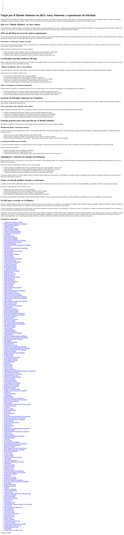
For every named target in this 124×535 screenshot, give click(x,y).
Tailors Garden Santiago (10, 490)
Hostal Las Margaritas (10, 380)
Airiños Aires (7, 427)
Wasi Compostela (8, 508)
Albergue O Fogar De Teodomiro (13, 295)
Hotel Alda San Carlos (10, 260)
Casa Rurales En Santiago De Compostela (15, 346)
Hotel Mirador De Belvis (10, 342)
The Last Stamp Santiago (10, 237)
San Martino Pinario (9, 502)
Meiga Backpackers (9, 278)
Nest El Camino (8, 518)
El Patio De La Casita (10, 477)
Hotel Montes (7, 340)
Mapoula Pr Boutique (10, 325)
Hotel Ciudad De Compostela (12, 293)
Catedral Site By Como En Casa (12, 525)
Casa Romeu (7, 395)
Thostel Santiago (8, 286)
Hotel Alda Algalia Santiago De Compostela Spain (17, 493)
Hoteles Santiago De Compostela (13, 287)
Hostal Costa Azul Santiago (11, 401)
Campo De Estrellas (9, 466)
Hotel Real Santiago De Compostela (13, 398)
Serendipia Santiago (9, 437)
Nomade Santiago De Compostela (13, 251)
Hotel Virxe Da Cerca (10, 274)
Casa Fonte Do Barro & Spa (11, 513)
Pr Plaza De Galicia (9, 413)
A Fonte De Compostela (10, 474)
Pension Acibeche (9, 455)
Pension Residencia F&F (10, 451)
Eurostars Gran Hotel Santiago (12, 233)
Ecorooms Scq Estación (10, 316)
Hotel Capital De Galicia (10, 302)
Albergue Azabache (9, 257)
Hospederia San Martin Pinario (12, 261)
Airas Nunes (7, 246)
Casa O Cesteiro (8, 368)
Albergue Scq (7, 433)
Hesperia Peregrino (9, 318)
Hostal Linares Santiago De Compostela (14, 472)
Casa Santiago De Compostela (12, 383)
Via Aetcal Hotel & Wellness (11, 442)
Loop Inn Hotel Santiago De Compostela (15, 240)
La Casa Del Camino (9, 378)
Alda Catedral (7, 299)
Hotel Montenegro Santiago (11, 372)
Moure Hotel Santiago (10, 387)
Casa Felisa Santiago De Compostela (14, 471)
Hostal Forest (7, 463)
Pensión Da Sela (8, 499)
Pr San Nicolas (8, 452)
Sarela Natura (7, 483)
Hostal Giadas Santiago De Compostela (14, 418)
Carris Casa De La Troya (10, 263)
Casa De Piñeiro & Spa (10, 405)
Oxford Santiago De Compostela (13, 507)
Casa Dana (7, 439)
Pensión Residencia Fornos (11, 310)
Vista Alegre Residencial (10, 460)
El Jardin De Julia (8, 355)
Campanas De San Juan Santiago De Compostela (17, 416)
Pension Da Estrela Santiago (11, 422)
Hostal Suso (7, 363)
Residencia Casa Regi (10, 486)
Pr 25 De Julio (8, 440)
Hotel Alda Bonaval (9, 280)
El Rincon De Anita (9, 516)
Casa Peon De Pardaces (10, 331)
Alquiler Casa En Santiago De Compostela (15, 390)
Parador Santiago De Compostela (13, 258)
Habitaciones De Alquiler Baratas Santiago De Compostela (19, 371)
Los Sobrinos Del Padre (10, 269)
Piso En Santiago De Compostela (13, 305)
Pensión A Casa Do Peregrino (12, 389)
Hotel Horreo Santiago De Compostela (14, 314)
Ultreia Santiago (8, 334)
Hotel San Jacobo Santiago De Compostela (15, 399)
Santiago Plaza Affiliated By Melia (13, 222)
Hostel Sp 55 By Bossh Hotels (12, 445)
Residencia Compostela (10, 478)
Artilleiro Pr (7, 392)
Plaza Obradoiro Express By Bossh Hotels (15, 448)
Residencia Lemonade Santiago (12, 377)
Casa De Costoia (8, 454)
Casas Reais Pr (8, 366)
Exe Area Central (8, 249)
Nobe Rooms (7, 475)
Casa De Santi (8, 505)
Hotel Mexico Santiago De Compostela (14, 290)
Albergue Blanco (8, 255)
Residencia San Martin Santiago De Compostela (17, 428)
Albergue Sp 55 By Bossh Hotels (13, 457)
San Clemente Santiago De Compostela (14, 324)
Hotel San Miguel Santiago (11, 311)
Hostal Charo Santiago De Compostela (14, 352)
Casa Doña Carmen (9, 512)
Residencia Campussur (10, 489)
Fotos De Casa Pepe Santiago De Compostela (16, 481)
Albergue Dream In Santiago (11, 254)
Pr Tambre (7, 407)
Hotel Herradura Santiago (11, 358)
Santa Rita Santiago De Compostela (13, 480)
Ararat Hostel (7, 528)
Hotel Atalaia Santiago (10, 410)
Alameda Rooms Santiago (11, 319)
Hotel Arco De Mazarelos (11, 498)
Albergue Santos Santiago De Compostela (15, 296)
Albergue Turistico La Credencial (13, 374)
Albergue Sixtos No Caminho (12, 277)
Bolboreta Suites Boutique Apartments (14, 436)
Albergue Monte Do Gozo (11, 375)
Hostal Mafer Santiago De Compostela (14, 449)
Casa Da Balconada (9, 361)
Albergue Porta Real (9, 283)
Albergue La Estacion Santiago (12, 231)
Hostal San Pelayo (9, 272)
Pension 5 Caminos (9, 519)
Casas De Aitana (8, 492)
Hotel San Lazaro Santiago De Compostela (15, 224)
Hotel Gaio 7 (7, 411)
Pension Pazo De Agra (10, 484)
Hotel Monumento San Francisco (13, 242)
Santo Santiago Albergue (10, 360)
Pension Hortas (8, 424)
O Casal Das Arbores (9, 522)
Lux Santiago (7, 234)
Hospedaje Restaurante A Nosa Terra (14, 462)
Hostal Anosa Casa (9, 515)
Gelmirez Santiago (9, 227)
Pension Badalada (9, 421)
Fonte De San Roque (9, 496)
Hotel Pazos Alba (8, 284)
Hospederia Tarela (9, 425)
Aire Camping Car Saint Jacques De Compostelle (17, 404)
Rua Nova (7, 415)
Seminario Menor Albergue (11, 225)
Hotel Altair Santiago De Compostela (14, 322)
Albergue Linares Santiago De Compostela (15, 298)
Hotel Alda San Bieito (10, 304)
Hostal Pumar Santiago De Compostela (14, 419)
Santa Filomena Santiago (10, 381)
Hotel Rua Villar (8, 252)
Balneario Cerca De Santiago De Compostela (16, 337)
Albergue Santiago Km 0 (10, 292)
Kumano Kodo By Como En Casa (13, 530)
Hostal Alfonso (8, 289)
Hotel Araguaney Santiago (11, 228)
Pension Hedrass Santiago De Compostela (15, 349)
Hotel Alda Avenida (9, 430)
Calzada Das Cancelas (10, 495)
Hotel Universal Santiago (10, 239)
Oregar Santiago (8, 328)
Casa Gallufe (7, 458)
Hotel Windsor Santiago (10, 266)
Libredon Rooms (8, 396)
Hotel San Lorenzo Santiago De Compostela (16, 248)
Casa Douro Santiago (9, 327)
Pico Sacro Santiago (9, 465)
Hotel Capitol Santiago (10, 243)
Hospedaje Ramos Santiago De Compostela (15, 301)
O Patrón (6, 487)
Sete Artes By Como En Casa (12, 521)
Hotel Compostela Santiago (11, 230)
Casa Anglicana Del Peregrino (12, 357)
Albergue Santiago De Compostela (13, 339)
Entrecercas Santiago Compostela (13, 333)
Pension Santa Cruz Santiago (11, 384)
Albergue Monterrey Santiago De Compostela (16, 431)
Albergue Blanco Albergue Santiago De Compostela (18, 504)
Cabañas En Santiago (9, 369)
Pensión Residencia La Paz (11, 527)
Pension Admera (8, 365)
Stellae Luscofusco (9, 434)
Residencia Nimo (8, 354)
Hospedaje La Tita (9, 468)
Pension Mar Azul (9, 510)
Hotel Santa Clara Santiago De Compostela (15, 443)
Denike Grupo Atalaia (10, 393)
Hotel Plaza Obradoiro (10, 351)
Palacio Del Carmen (9, 236)
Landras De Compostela (10, 308)
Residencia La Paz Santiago (11, 386)
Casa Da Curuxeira (9, 469)
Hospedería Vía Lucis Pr (10, 345)
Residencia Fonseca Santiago (12, 271)
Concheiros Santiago (9, 330)
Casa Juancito (7, 501)
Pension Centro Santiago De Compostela (15, 524)
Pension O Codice (9, 408)
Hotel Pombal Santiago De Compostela (14, 313)
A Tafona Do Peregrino (10, 264)
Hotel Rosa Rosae (9, 343)
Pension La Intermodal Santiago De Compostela (17, 348)
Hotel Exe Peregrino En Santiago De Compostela (17, 245)
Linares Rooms (8, 402)
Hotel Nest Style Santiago (11, 281)
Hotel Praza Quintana (10, 321)
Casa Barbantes (8, 307)
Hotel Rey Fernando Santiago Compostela (15, 336)
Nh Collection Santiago (10, 268)
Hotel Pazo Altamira (9, 275)
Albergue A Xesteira (9, 446)
